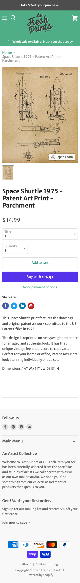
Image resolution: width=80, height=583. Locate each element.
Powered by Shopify (40, 575)
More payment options (40, 287)
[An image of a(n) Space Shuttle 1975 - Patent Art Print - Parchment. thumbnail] (8, 173)
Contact (41, 564)
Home (7, 52)
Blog (55, 564)
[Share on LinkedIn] (22, 306)
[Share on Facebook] (5, 306)
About (26, 564)
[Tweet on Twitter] (14, 306)
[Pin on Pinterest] (31, 306)
